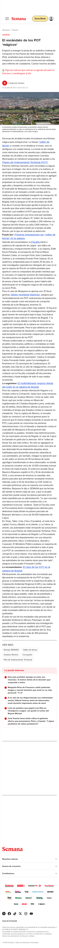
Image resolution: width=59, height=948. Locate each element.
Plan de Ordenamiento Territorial (18, 660)
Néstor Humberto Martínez (25, 294)
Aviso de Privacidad (12, 921)
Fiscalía (35, 242)
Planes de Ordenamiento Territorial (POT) (25, 162)
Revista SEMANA (11, 650)
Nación (15, 30)
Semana (5, 30)
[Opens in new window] (9, 913)
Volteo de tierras (30, 650)
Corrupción (27, 655)
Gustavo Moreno (11, 655)
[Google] (3, 913)
